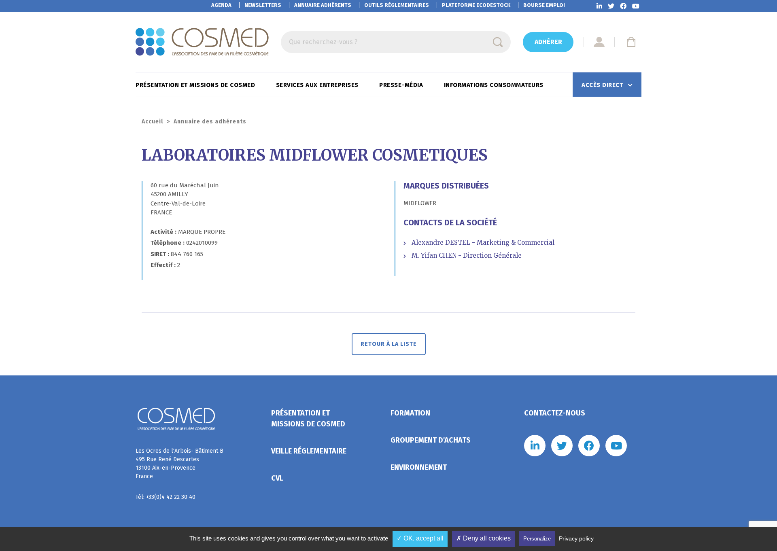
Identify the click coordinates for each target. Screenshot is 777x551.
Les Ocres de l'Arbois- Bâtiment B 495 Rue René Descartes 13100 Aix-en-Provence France (179, 463)
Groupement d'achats (431, 440)
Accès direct (603, 85)
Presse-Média (402, 85)
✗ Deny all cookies (483, 538)
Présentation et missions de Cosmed (196, 85)
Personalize (537, 539)
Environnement (419, 467)
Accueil (152, 121)
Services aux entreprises (318, 85)
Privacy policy (576, 538)
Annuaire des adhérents (210, 121)
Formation (410, 413)
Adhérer (548, 42)
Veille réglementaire (308, 451)
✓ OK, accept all (420, 538)
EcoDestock (476, 5)
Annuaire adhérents (322, 5)
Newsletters (262, 5)
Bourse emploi (544, 5)
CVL (277, 478)
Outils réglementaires (396, 5)
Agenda (221, 5)
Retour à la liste (389, 344)
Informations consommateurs (495, 85)
